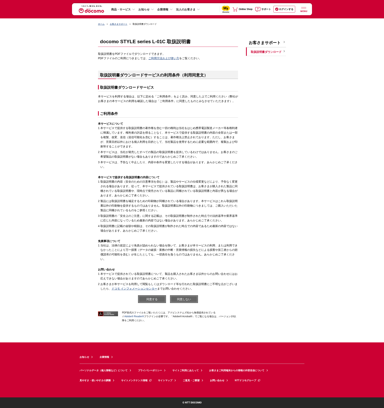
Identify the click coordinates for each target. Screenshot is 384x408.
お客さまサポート (118, 24)
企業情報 (162, 9)
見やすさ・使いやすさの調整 (95, 380)
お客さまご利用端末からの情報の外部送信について (236, 370)
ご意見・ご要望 (191, 380)
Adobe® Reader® (134, 316)
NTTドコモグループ (245, 380)
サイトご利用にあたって (185, 370)
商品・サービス (121, 9)
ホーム (101, 24)
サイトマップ (165, 380)
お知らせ (144, 9)
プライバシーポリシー (150, 370)
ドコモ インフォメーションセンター (134, 288)
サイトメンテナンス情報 (134, 380)
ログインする (286, 9)
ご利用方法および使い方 (163, 58)
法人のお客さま (186, 9)
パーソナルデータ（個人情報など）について (104, 370)
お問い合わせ (217, 380)
